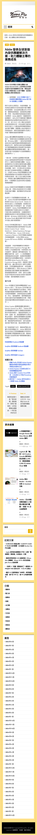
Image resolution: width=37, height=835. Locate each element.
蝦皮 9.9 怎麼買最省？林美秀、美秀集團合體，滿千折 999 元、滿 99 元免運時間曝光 (18, 574)
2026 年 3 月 (10, 661)
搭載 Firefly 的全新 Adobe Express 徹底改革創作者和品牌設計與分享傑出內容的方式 (20, 365)
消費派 (8, 609)
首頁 (5, 35)
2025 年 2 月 (10, 713)
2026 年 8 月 (10, 642)
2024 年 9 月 (10, 732)
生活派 (8, 613)
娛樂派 (8, 597)
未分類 (8, 605)
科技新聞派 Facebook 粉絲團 (14, 342)
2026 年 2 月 (10, 665)
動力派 (8, 593)
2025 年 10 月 (10, 681)
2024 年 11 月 (10, 725)
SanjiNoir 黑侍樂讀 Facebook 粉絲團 (16, 346)
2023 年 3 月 (10, 803)
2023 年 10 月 (10, 776)
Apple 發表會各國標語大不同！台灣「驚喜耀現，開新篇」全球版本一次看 (18, 553)
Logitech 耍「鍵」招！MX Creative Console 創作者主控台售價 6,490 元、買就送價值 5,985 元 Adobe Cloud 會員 (25, 459)
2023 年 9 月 (10, 780)
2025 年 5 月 (10, 701)
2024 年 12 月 (10, 721)
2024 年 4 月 (10, 752)
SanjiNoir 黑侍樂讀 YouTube (14, 351)
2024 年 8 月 (10, 736)
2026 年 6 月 (10, 650)
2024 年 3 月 (10, 756)
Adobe (13, 386)
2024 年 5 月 (10, 748)
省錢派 (8, 617)
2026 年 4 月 (10, 657)
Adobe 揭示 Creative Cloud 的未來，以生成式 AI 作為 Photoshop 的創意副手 (20, 375)
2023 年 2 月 (10, 807)
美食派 (8, 625)
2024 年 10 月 (10, 728)
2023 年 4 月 (10, 800)
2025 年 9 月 (10, 685)
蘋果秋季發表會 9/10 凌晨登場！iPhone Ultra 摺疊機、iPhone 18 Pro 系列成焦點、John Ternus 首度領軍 (18, 560)
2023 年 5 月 (10, 796)
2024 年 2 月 (10, 760)
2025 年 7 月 (10, 693)
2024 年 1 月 (10, 764)
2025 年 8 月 (10, 689)
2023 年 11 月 (10, 772)
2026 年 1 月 (10, 669)
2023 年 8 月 (10, 784)
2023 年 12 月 (10, 768)
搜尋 (6, 527)
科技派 (12, 45)
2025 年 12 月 (10, 673)
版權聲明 (15, 830)
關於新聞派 (27, 830)
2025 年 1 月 (10, 717)
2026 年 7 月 (10, 646)
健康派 (8, 589)
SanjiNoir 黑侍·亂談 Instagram (14, 355)
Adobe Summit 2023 (24, 386)
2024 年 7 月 (10, 740)
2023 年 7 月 (10, 788)
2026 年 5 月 (10, 653)
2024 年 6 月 (10, 744)
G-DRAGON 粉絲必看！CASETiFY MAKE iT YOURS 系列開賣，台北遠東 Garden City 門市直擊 (18, 546)
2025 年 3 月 (10, 709)
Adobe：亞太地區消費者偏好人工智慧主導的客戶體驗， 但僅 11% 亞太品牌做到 (25, 504)
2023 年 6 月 (10, 792)
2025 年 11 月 (10, 677)
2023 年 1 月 (10, 811)
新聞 (7, 45)
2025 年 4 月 (10, 705)
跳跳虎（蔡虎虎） (12, 64)
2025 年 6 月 (10, 697)
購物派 (8, 629)
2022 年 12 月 (10, 815)
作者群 (21, 830)
